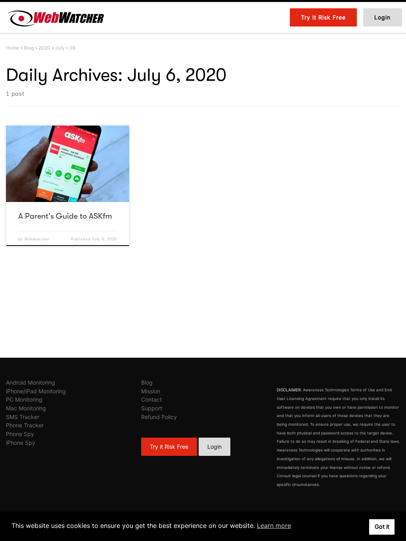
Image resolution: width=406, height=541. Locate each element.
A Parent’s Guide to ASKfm (65, 216)
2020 (44, 48)
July (60, 48)
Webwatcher (37, 239)
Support (151, 408)
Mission (150, 391)
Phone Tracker (25, 425)
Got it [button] (382, 526)
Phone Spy (20, 434)
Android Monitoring (30, 382)
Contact (151, 399)
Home (12, 48)
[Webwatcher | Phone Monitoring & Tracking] (55, 17)
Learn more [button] (274, 526)
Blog (29, 48)
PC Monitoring (24, 399)
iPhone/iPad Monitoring (36, 391)
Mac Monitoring (26, 408)
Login (214, 446)
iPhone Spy (20, 442)
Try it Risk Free (169, 446)
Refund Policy (159, 416)
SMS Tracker (22, 416)
